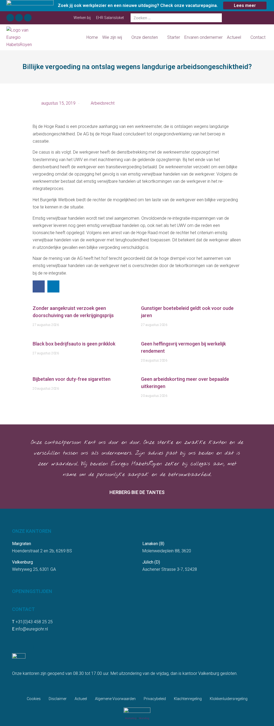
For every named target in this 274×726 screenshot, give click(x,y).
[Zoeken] (217, 17)
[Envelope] (28, 17)
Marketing (130, 718)
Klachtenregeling (188, 699)
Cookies (34, 699)
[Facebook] (10, 17)
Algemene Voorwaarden (115, 699)
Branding (144, 718)
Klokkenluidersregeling (229, 699)
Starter (173, 37)
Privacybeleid (155, 699)
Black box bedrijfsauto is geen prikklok (74, 344)
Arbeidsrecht (103, 103)
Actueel (234, 37)
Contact (257, 37)
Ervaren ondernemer (203, 37)
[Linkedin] (19, 17)
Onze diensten (144, 37)
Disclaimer (58, 699)
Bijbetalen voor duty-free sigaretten (72, 379)
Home (92, 37)
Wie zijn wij (112, 37)
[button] (39, 286)
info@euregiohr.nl (32, 629)
